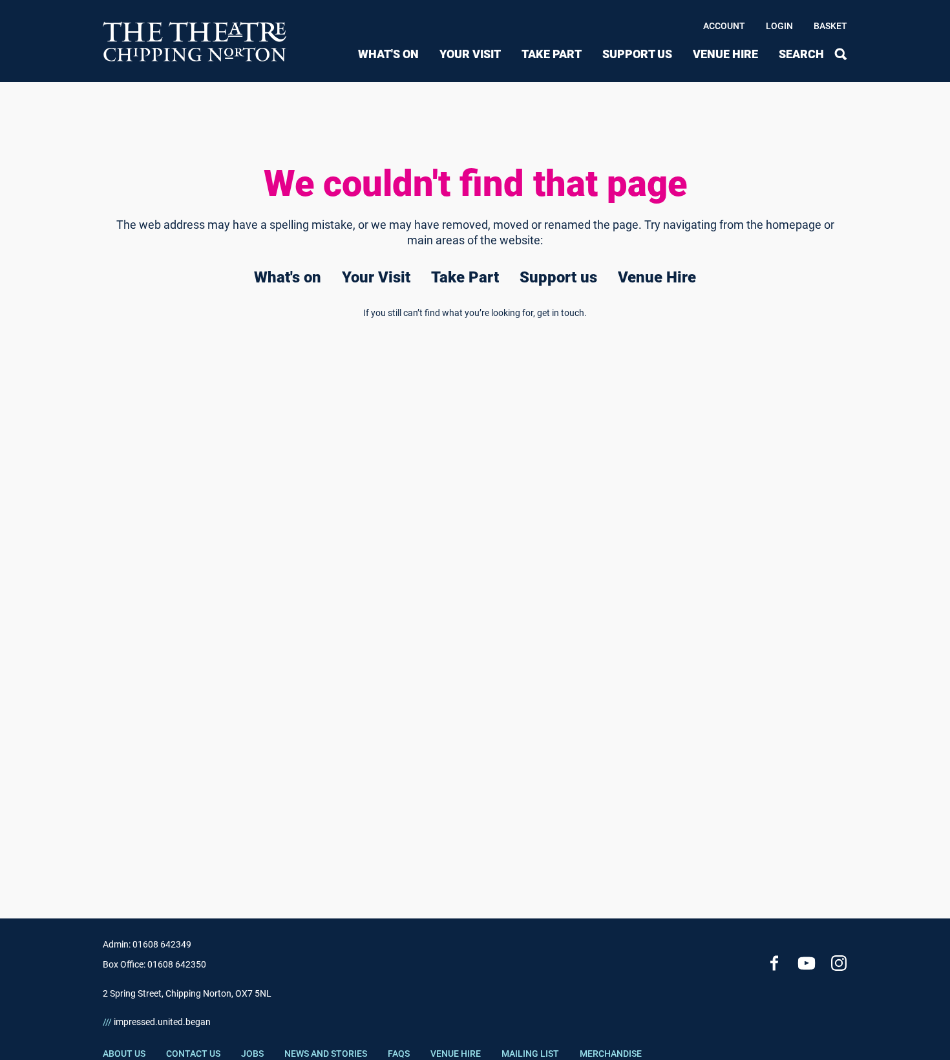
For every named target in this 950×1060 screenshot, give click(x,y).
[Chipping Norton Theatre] (195, 41)
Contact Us (193, 1053)
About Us (124, 1053)
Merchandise (611, 1053)
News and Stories (325, 1053)
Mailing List (530, 1053)
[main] (475, 479)
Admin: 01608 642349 (147, 944)
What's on (388, 54)
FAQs (399, 1053)
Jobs (252, 1053)
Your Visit (470, 54)
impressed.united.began (157, 1022)
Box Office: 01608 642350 (154, 964)
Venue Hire (725, 54)
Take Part (552, 54)
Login (779, 26)
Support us (637, 54)
